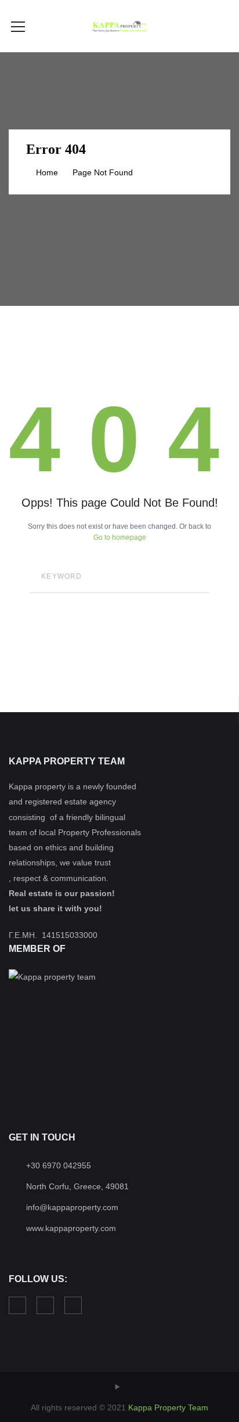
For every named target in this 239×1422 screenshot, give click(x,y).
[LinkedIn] (45, 1305)
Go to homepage (119, 537)
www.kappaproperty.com (71, 1228)
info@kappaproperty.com (72, 1207)
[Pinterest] (73, 1305)
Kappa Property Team (168, 1407)
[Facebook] (17, 1305)
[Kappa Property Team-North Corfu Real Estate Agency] (119, 26)
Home (47, 172)
